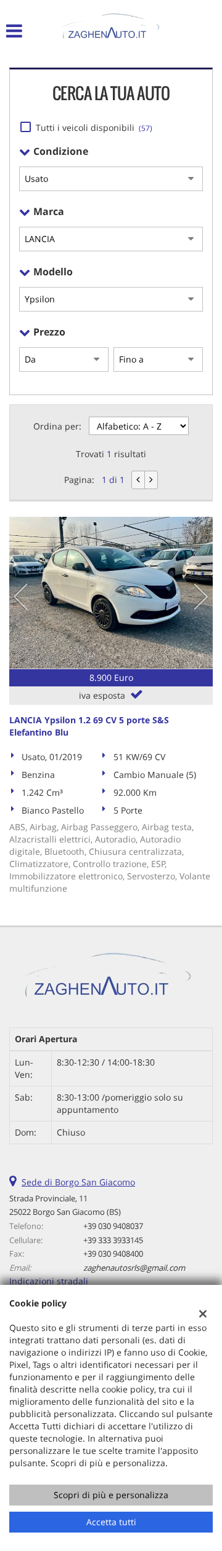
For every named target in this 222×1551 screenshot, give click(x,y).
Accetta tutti (111, 1522)
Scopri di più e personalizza (111, 1495)
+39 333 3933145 (113, 1240)
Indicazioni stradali (48, 1281)
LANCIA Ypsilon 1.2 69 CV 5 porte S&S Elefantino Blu (89, 726)
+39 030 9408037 (113, 1225)
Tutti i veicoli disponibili (94, 127)
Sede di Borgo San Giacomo (78, 1182)
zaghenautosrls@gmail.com (134, 1267)
